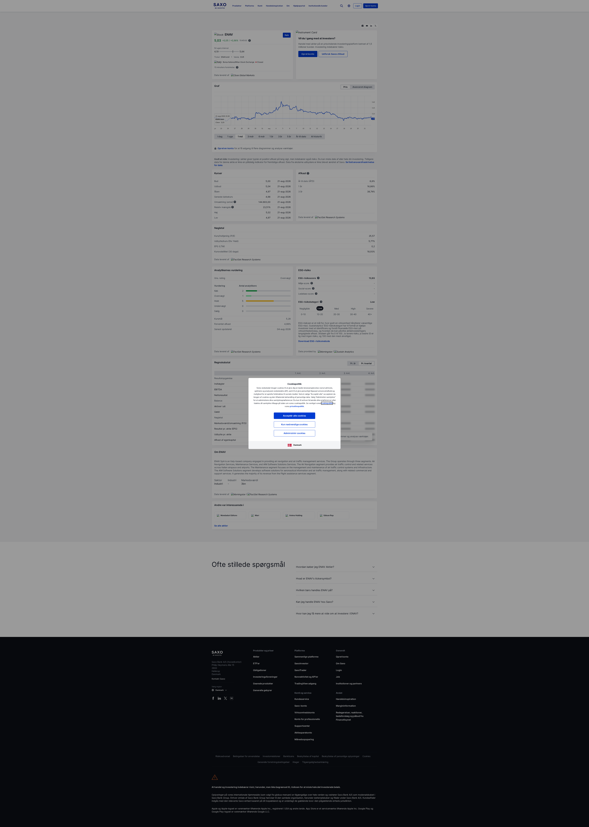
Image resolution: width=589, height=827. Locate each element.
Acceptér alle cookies (294, 415)
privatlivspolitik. (297, 406)
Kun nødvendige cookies (294, 424)
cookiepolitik (327, 403)
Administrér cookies (295, 433)
